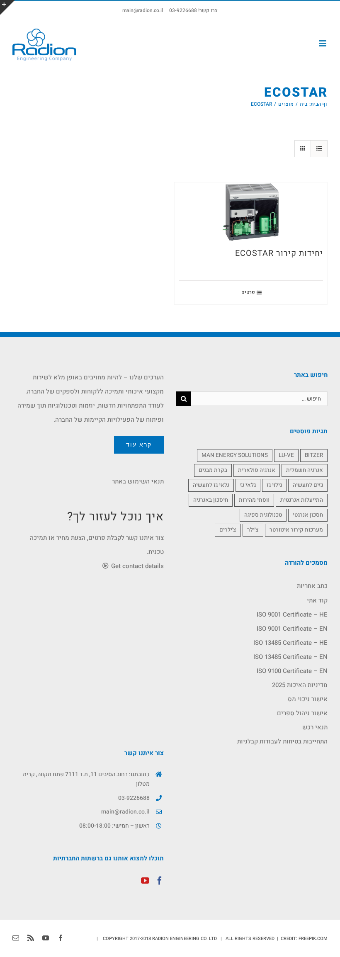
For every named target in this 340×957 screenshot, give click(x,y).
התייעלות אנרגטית (301, 500)
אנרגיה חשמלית (304, 470)
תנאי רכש (315, 727)
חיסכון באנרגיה (210, 500)
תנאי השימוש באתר (138, 481)
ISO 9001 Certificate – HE (292, 614)
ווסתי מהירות (254, 500)
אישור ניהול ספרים (302, 713)
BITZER (314, 455)
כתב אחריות (312, 585)
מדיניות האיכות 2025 (300, 685)
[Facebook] (159, 881)
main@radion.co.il (142, 10)
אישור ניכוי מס (308, 699)
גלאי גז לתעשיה (211, 485)
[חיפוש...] (259, 398)
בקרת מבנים (213, 470)
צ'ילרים (227, 530)
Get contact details (136, 566)
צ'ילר (253, 530)
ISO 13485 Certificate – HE (290, 642)
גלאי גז (248, 485)
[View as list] (319, 149)
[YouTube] (145, 881)
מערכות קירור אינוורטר (296, 530)
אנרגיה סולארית (256, 470)
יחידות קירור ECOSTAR (279, 253)
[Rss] (30, 938)
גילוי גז (274, 485)
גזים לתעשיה (308, 485)
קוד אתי (317, 600)
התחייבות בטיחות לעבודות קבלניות (282, 741)
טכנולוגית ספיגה (263, 515)
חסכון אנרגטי (308, 515)
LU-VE (286, 455)
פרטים (248, 292)
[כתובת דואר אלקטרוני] (15, 938)
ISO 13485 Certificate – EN (290, 656)
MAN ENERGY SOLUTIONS (235, 455)
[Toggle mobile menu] (323, 43)
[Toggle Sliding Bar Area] (7, 7)
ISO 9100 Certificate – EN (292, 670)
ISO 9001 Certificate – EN (292, 628)
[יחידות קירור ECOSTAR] (251, 211)
